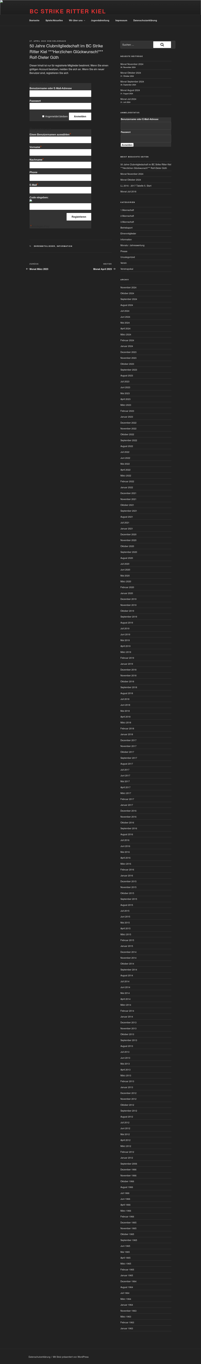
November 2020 (128, 540)
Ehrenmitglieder (44, 246)
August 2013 (126, 1046)
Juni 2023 (125, 387)
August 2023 (126, 375)
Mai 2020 (125, 575)
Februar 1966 (127, 1216)
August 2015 (126, 904)
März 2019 (125, 652)
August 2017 (126, 763)
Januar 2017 (126, 804)
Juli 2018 (124, 699)
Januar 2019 (126, 663)
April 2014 (125, 999)
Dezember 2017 (128, 740)
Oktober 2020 (127, 546)
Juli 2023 (124, 381)
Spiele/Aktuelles (54, 20)
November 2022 (128, 428)
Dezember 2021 (128, 493)
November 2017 (128, 746)
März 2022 (125, 475)
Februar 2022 (127, 481)
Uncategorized (127, 257)
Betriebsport (126, 227)
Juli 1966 (124, 1193)
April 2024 (125, 328)
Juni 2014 (125, 987)
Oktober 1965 (127, 1234)
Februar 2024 (127, 340)
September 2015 (128, 898)
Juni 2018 (125, 704)
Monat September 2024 (132, 81)
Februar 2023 (127, 410)
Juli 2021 (124, 522)
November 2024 (128, 287)
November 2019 (128, 605)
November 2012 (128, 1098)
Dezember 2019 (128, 599)
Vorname (36, 147)
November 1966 (128, 1175)
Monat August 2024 (130, 90)
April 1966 (125, 1204)
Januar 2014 (126, 1016)
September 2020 (128, 551)
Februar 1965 (127, 1269)
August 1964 (126, 1287)
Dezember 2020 (128, 534)
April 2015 (125, 928)
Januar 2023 (126, 416)
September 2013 (128, 1040)
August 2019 (126, 622)
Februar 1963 (127, 1322)
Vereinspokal (126, 268)
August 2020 (126, 557)
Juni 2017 (125, 775)
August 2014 (126, 975)
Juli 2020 (124, 563)
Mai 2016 (125, 851)
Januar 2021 (126, 528)
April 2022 (125, 469)
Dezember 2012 (128, 1093)
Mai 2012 (125, 1134)
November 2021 (128, 499)
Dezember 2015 (128, 881)
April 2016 (125, 857)
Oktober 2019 (127, 610)
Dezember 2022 (128, 422)
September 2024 (128, 299)
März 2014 (125, 1004)
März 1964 (125, 1298)
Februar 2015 (127, 940)
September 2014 (128, 969)
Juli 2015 (124, 910)
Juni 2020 (125, 569)
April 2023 (125, 399)
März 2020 (125, 581)
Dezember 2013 (128, 1022)
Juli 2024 (124, 310)
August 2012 (126, 1116)
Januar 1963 (126, 1328)
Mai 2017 (125, 781)
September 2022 (128, 440)
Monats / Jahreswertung (132, 245)
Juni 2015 (125, 916)
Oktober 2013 (127, 1034)
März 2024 (125, 334)
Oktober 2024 (127, 293)
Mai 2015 (125, 922)
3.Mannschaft (127, 221)
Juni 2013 (125, 1057)
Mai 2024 (125, 322)
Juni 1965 (125, 1245)
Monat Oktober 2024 (130, 72)
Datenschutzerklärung (145, 20)
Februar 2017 (127, 799)
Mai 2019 (125, 640)
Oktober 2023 (127, 363)
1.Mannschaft (127, 210)
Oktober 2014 (127, 963)
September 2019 (128, 616)
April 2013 (125, 1069)
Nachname (37, 159)
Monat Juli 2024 (128, 99)
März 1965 (125, 1263)
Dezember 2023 (128, 352)
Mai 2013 (125, 1063)
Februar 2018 (127, 728)
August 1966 (126, 1187)
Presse (123, 251)
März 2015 (125, 934)
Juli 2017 (124, 769)
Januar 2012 (126, 1157)
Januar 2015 (126, 946)
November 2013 (128, 1028)
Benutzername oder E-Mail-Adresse (51, 88)
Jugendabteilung (100, 20)
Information (65, 246)
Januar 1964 (126, 1304)
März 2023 (125, 404)
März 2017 (125, 793)
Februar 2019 (127, 657)
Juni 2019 (125, 634)
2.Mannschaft (127, 215)
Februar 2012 (127, 1151)
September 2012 (128, 1110)
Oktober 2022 (127, 434)
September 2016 (128, 828)
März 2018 (125, 722)
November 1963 (128, 1310)
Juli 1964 (124, 1292)
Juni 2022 (125, 457)
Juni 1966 (125, 1198)
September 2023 (128, 369)
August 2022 (126, 446)
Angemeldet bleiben (56, 116)
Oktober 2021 (127, 504)
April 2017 (125, 787)
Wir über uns (76, 20)
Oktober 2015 (127, 893)
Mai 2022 (125, 463)
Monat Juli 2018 (128, 191)
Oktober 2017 (127, 751)
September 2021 (128, 510)
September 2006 (128, 1163)
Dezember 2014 (128, 951)
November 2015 (128, 887)
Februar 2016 (127, 869)
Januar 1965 (126, 1275)
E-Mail (34, 185)
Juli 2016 (124, 840)
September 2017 (128, 757)
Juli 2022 (124, 451)
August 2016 (126, 834)
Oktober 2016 (127, 822)
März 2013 (125, 1075)
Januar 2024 (126, 346)
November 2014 (128, 957)
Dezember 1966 (128, 1169)
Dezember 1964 (128, 1281)
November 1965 (128, 1228)
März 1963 (125, 1316)
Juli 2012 (124, 1122)
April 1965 (125, 1257)
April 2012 (125, 1140)
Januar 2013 (126, 1087)
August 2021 (126, 516)
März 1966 (125, 1210)
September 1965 (128, 1240)
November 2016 (128, 816)
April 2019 (125, 646)
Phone (33, 172)
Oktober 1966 (127, 1181)
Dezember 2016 (128, 810)
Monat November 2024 (131, 64)
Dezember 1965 (128, 1222)
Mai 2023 (125, 393)
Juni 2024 (125, 316)
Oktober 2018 (127, 681)
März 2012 (125, 1146)
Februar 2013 (127, 1081)
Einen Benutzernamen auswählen (50, 134)
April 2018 (125, 716)
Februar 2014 (127, 1010)
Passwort (35, 101)
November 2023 (128, 357)
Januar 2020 (126, 593)
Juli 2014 (124, 981)
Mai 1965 (125, 1251)
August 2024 (126, 305)
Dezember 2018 (128, 669)
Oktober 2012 (127, 1104)
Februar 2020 (127, 587)
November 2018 (128, 675)
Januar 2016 (126, 875)
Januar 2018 (126, 734)
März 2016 (125, 863)
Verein (123, 262)
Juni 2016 (125, 846)
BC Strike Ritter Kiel (68, 11)
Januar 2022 (126, 487)
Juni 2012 (125, 1128)
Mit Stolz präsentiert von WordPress (71, 1356)
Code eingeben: (39, 197)
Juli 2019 (124, 628)
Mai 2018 (125, 710)
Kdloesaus (59, 41)
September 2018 (128, 687)
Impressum (121, 20)
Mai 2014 (125, 993)
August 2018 (126, 693)
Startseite (34, 20)
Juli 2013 (124, 1051)
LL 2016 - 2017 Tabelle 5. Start (135, 185)
